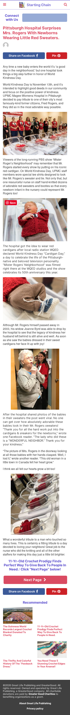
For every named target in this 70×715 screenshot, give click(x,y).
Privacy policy (35, 708)
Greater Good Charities (42, 693)
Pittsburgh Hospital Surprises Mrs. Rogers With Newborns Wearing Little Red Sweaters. (32, 32)
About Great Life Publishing (35, 703)
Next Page (33, 580)
